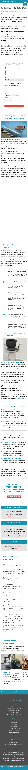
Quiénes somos (14, 703)
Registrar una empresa (14, 742)
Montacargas (14, 724)
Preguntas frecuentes (14, 732)
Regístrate (11, 517)
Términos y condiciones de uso (14, 708)
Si (6, 88)
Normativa (14, 734)
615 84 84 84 (6, 1)
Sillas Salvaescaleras (14, 726)
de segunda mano (20, 398)
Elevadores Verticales (14, 730)
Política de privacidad (14, 710)
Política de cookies (14, 712)
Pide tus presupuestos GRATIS (14, 496)
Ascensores (14, 720)
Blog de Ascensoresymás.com (14, 714)
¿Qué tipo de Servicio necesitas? (12, 77)
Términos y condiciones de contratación (14, 744)
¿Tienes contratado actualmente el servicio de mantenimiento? (13, 84)
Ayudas (14, 736)
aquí (18, 536)
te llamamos (19, 234)
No (6, 91)
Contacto (14, 706)
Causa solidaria (14, 704)
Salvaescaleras (14, 722)
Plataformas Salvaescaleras (14, 728)
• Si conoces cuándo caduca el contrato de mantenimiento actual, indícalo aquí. (13, 95)
